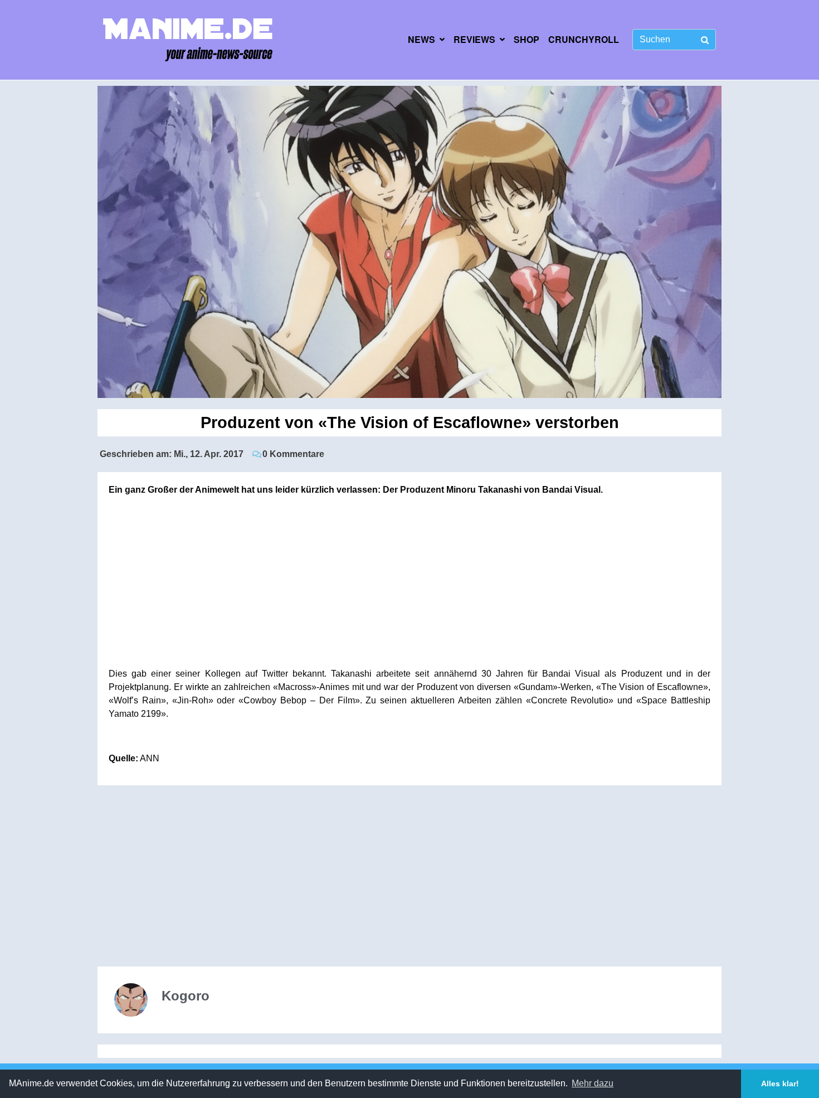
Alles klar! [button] (780, 1083)
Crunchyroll (583, 39)
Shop (526, 39)
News (421, 39)
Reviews (474, 39)
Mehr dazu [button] (592, 1083)
